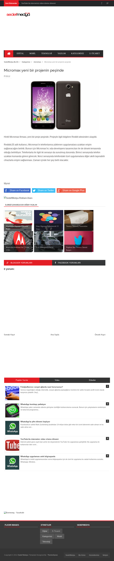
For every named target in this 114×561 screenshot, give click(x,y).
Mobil (59, 536)
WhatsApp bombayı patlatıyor (33, 404)
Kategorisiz (47, 536)
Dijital (44, 531)
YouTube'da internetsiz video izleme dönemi (38, 3)
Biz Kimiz (82, 555)
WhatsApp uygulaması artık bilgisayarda (37, 456)
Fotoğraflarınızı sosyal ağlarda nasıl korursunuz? (41, 387)
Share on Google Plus (73, 190)
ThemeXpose (53, 555)
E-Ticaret (56, 531)
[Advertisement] (73, 30)
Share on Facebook (19, 190)
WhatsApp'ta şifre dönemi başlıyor (35, 422)
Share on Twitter (46, 190)
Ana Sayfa (55, 335)
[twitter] (107, 3)
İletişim (105, 555)
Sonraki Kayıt (9, 335)
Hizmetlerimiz (94, 555)
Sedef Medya (23, 555)
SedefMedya (70, 555)
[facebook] (102, 3)
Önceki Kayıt (100, 335)
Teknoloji (46, 541)
